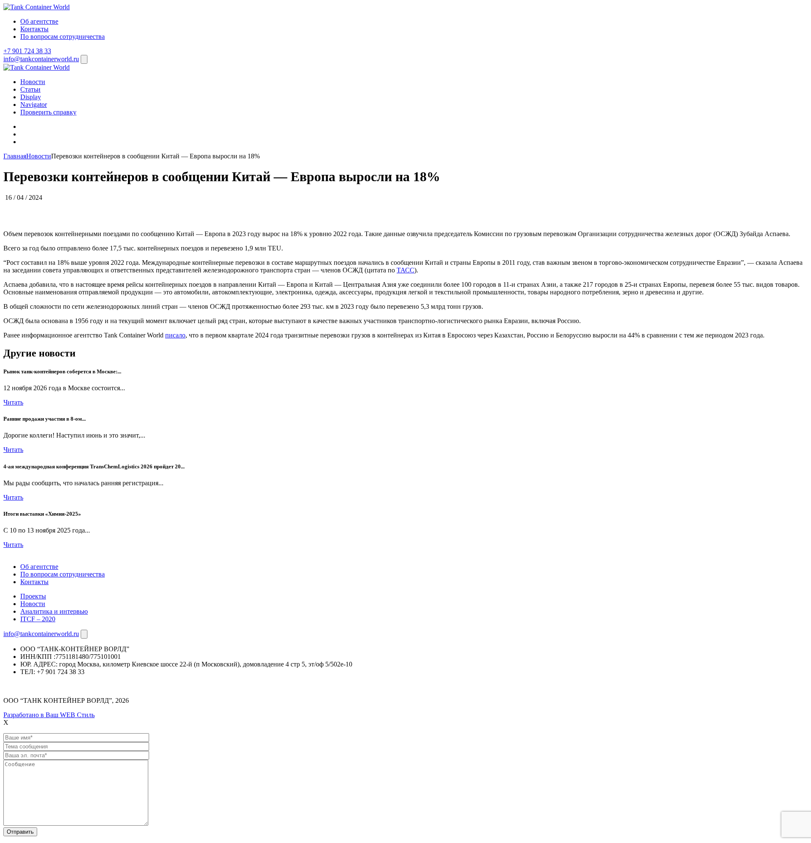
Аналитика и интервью (54, 611)
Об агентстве (39, 21)
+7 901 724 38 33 (27, 50)
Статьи (30, 89)
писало (175, 335)
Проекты (33, 596)
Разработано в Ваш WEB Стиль (49, 714)
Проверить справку (48, 112)
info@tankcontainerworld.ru (41, 59)
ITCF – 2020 (37, 619)
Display (30, 97)
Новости (32, 81)
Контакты (34, 29)
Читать (13, 402)
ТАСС (405, 270)
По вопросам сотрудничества (62, 36)
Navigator (33, 104)
